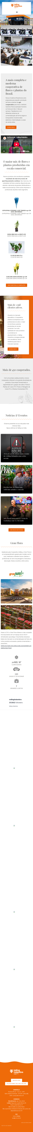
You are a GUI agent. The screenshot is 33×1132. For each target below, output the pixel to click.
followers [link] (16, 703)
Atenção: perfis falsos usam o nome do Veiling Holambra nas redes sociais (16, 456)
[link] (16, 699)
